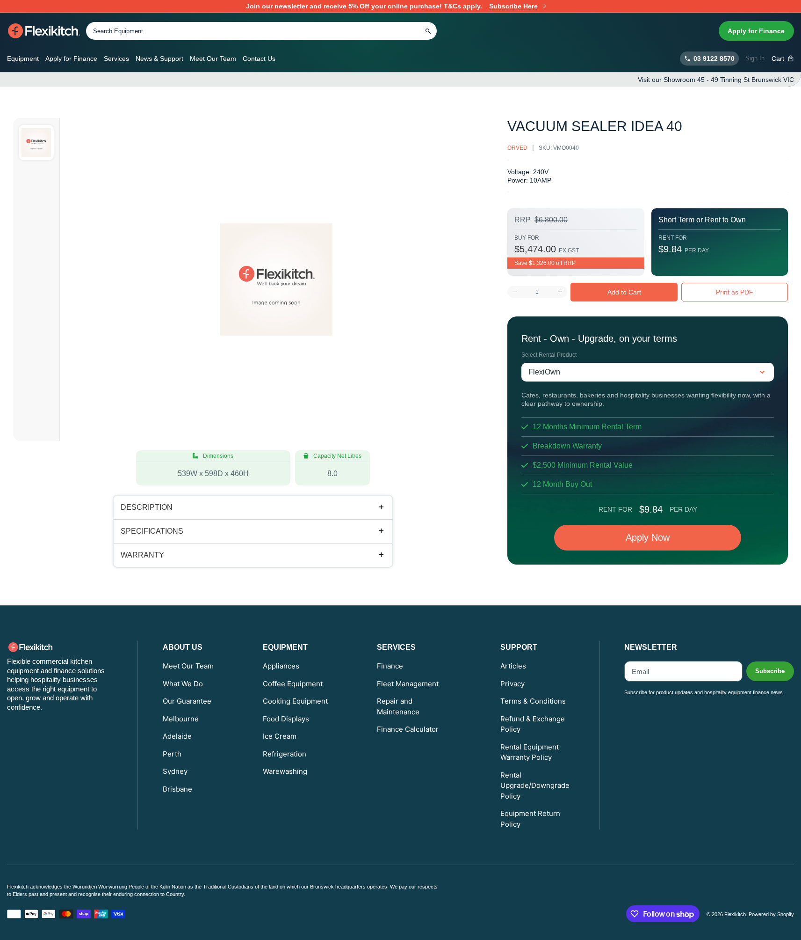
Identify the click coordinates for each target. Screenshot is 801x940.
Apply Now (648, 537)
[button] (783, 58)
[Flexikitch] (44, 30)
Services (116, 58)
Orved (517, 148)
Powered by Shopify (771, 914)
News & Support (159, 58)
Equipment (23, 58)
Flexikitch (735, 914)
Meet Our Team (213, 58)
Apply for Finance (756, 31)
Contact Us (259, 58)
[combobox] (261, 31)
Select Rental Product (549, 355)
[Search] (428, 31)
